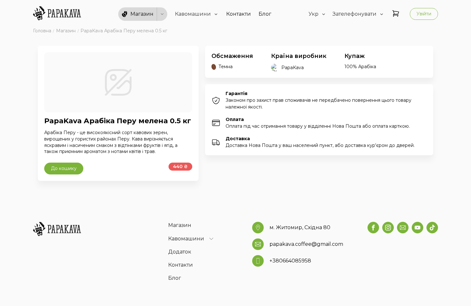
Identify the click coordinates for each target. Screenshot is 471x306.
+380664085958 (290, 261)
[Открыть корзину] (395, 14)
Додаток (179, 252)
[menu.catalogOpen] (162, 14)
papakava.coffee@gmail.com (306, 244)
